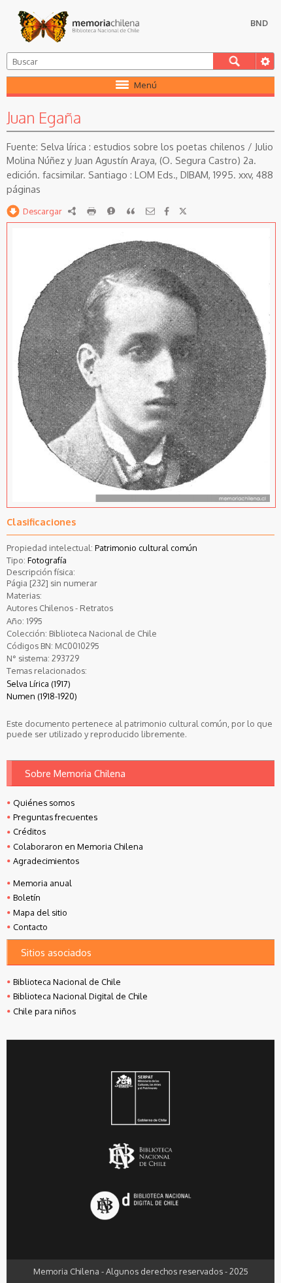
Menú (145, 85)
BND (259, 23)
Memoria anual (42, 883)
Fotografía (47, 560)
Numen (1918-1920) (42, 696)
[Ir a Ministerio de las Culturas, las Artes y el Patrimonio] (140, 1099)
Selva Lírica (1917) (39, 683)
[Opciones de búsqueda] (265, 61)
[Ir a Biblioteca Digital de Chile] (140, 1206)
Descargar (42, 211)
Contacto (30, 927)
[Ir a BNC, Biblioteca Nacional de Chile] (140, 1156)
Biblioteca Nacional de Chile (67, 981)
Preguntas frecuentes (55, 817)
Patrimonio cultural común (146, 547)
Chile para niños (44, 1011)
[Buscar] (234, 61)
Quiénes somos (43, 802)
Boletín (27, 897)
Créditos (29, 831)
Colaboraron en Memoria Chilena (78, 846)
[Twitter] (183, 211)
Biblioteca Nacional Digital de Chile (80, 996)
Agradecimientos (46, 861)
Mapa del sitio (40, 912)
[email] (150, 211)
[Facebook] (166, 211)
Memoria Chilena (78, 26)
